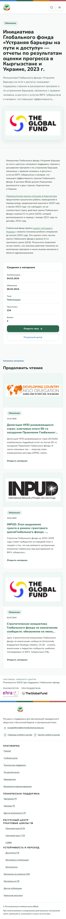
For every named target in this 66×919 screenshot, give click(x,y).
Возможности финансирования (18, 786)
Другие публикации (13, 888)
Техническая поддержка (15, 765)
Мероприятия (10, 779)
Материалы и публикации (17, 860)
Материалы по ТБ (11, 881)
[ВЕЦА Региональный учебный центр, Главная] (6, 7)
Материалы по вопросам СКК (17, 874)
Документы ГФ (12, 853)
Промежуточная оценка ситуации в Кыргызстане (31, 196)
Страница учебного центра (20, 735)
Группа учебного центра (49, 735)
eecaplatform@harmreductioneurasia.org (25, 727)
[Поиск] (51, 7)
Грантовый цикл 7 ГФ (15, 835)
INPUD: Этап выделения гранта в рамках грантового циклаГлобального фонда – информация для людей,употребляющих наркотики (31, 528)
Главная (7, 751)
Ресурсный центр (33, 337)
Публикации (14, 299)
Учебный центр (10, 758)
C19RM (9, 842)
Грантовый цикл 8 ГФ (15, 828)
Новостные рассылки (13, 895)
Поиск (51, 7)
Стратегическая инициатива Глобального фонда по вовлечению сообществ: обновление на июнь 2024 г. (32, 628)
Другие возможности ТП (15, 813)
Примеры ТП (9, 806)
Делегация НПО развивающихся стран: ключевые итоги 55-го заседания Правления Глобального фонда (32, 429)
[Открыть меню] (59, 7)
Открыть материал (17, 460)
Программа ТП (10, 799)
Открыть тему (31, 328)
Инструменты (12, 867)
